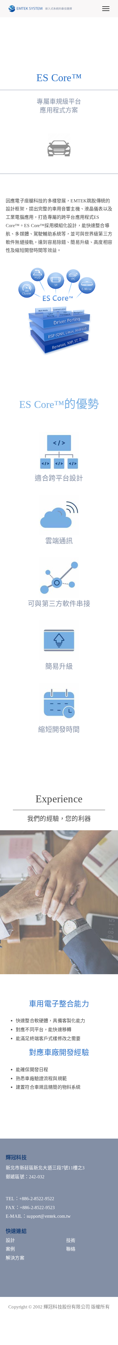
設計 (10, 1240)
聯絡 (70, 1249)
